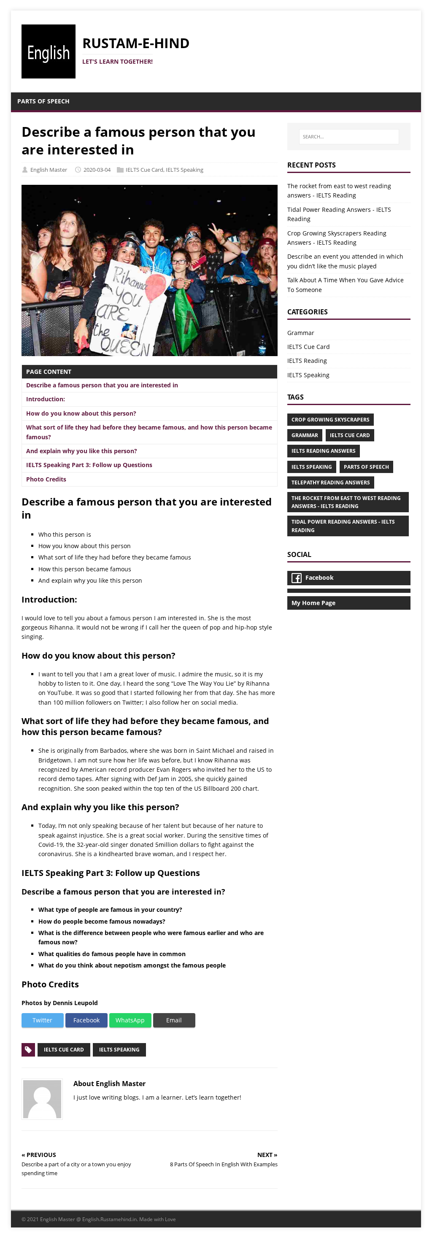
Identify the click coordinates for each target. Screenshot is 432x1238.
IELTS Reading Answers (324, 450)
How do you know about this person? (81, 413)
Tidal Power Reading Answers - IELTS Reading (343, 525)
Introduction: (45, 399)
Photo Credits (46, 479)
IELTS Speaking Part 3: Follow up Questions (89, 465)
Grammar (300, 333)
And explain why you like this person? (81, 451)
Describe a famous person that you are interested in (102, 385)
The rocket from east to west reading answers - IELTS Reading (346, 502)
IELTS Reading (307, 361)
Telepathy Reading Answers (331, 482)
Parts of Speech (366, 466)
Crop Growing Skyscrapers (331, 419)
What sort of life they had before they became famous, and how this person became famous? (149, 432)
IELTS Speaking (184, 169)
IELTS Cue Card (144, 169)
